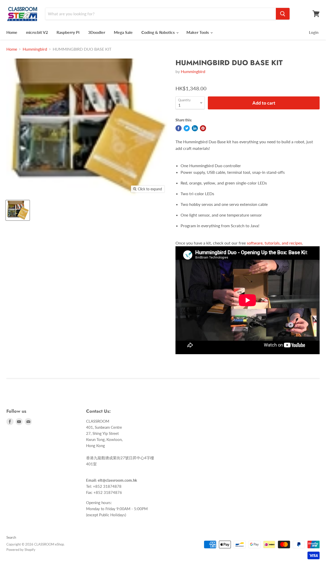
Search (11, 537)
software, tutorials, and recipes (274, 242)
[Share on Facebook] (178, 128)
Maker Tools (198, 32)
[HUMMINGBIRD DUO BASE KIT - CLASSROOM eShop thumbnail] (18, 210)
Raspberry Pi (68, 32)
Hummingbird (35, 49)
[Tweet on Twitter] (187, 128)
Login (313, 32)
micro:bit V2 (37, 32)
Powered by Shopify (20, 550)
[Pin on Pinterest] (203, 128)
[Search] (283, 14)
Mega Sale (123, 32)
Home (11, 32)
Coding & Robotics (158, 32)
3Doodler (96, 32)
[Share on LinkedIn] (195, 128)
